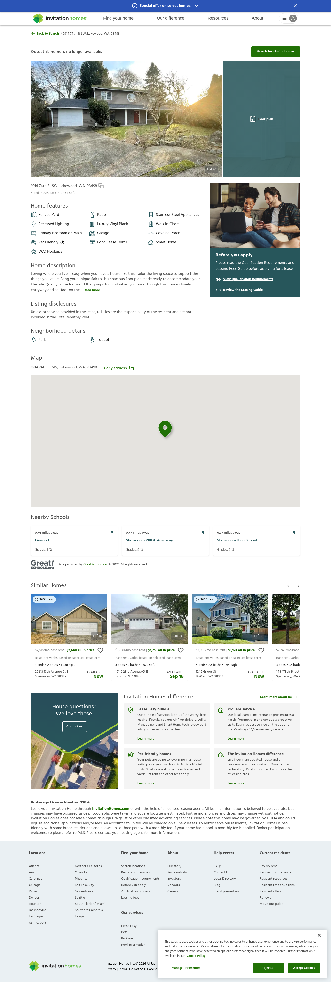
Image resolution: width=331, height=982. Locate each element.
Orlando (81, 872)
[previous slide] (289, 586)
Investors (174, 879)
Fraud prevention (226, 891)
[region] (242, 954)
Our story (174, 866)
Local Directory (225, 879)
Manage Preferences (186, 968)
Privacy (110, 969)
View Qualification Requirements (248, 279)
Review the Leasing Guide (243, 290)
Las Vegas (36, 916)
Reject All (268, 968)
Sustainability (177, 872)
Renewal (266, 897)
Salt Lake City (84, 885)
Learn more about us (276, 697)
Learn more (145, 738)
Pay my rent (268, 866)
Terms (122, 969)
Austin (33, 872)
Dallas (33, 891)
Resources (218, 18)
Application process (135, 891)
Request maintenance (275, 872)
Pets (124, 932)
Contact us (74, 726)
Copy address (115, 368)
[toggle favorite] (100, 650)
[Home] (60, 18)
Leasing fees (130, 897)
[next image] (209, 119)
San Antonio (84, 891)
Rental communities (135, 872)
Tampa (80, 916)
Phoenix (81, 879)
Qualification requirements (140, 879)
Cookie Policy (196, 956)
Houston (35, 904)
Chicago (35, 885)
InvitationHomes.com (110, 809)
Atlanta (34, 866)
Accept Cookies (304, 968)
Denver (34, 897)
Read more (92, 290)
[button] (165, 6)
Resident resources (273, 879)
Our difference (170, 18)
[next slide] (297, 586)
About (257, 18)
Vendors (173, 885)
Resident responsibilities (277, 885)
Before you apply (133, 885)
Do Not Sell (137, 969)
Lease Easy (129, 926)
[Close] (319, 935)
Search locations (133, 866)
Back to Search (48, 34)
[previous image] (44, 119)
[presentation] (69, 637)
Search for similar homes (275, 51)
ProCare (127, 938)
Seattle (80, 897)
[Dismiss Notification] (295, 6)
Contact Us (222, 872)
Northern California (89, 866)
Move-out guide (271, 904)
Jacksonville (37, 910)
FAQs (217, 866)
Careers (172, 891)
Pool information (133, 945)
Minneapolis (38, 923)
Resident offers (270, 891)
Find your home (118, 18)
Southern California (89, 910)
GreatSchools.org (95, 564)
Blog (217, 885)
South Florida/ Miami (90, 904)
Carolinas (35, 879)
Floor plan (265, 119)
